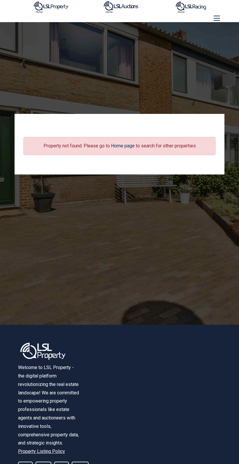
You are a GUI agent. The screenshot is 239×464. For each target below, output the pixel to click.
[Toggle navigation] (217, 18)
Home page (123, 146)
